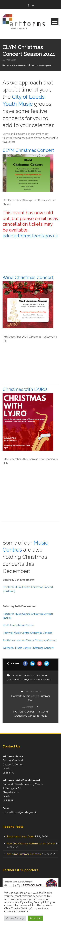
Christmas (28, 675)
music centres (44, 679)
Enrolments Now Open (20, 836)
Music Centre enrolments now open (29, 65)
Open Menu (54, 21)
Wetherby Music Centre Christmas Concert (28, 647)
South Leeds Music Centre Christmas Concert (30, 640)
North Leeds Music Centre (18, 625)
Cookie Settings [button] (15, 918)
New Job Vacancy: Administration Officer (31, 843)
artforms (17, 675)
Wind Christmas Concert (28, 277)
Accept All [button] (35, 918)
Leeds (31, 679)
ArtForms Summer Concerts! (24, 854)
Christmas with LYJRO (25, 389)
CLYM (24, 679)
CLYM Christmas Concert (28, 150)
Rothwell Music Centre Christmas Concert (27, 632)
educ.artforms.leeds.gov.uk (30, 235)
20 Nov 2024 (9, 59)
